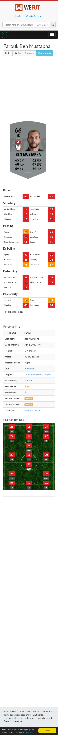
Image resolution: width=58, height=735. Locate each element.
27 (11, 435)
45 (25, 259)
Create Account (34, 16)
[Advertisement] (29, 87)
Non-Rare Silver (32, 410)
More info (29, 732)
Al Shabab (29, 368)
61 (25, 264)
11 (25, 241)
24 (51, 305)
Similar (18, 53)
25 (29, 426)
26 (11, 426)
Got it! (47, 730)
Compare (29, 53)
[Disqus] (29, 602)
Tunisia (28, 380)
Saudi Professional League (37, 374)
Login (18, 16)
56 (25, 300)
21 (51, 219)
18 (25, 219)
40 (25, 305)
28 (29, 445)
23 (51, 231)
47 (25, 196)
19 (25, 287)
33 (25, 254)
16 (25, 282)
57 (51, 264)
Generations (44, 53)
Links (7, 53)
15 (51, 282)
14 (25, 209)
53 (25, 231)
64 (51, 300)
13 (51, 209)
